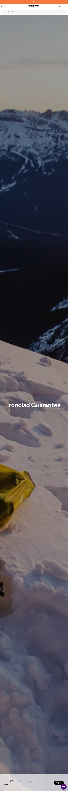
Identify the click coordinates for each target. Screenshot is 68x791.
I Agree (58, 783)
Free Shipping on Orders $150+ (34, 2)
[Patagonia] (34, 6)
